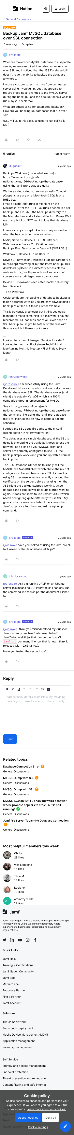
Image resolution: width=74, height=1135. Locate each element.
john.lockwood (18, 376)
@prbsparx (10, 384)
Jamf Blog (9, 977)
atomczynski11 (23, 899)
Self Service (10, 1059)
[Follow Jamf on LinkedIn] (12, 940)
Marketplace (11, 984)
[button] (7, 9)
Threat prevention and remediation (25, 1078)
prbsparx (15, 54)
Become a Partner (14, 990)
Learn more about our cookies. (46, 1109)
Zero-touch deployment (18, 1028)
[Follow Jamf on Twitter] (5, 939)
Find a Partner (12, 996)
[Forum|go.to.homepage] (21, 8)
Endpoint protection (15, 1072)
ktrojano (19, 887)
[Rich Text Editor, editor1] (37, 713)
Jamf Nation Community (18, 971)
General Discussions (19, 19)
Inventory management (18, 1047)
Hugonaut (15, 165)
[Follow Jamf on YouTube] (20, 940)
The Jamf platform (14, 1022)
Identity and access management (24, 1065)
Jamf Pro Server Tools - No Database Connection (36, 820)
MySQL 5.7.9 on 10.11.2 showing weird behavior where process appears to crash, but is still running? (35, 805)
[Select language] (46, 9)
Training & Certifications (18, 965)
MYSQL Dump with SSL (18, 778)
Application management (19, 1040)
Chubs (18, 853)
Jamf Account (12, 1003)
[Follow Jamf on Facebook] (35, 940)
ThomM (19, 876)
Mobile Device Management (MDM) (25, 1034)
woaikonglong (23, 864)
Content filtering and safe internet (24, 1084)
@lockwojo (10, 545)
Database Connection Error (21, 766)
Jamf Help (9, 958)
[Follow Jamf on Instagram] (28, 940)
